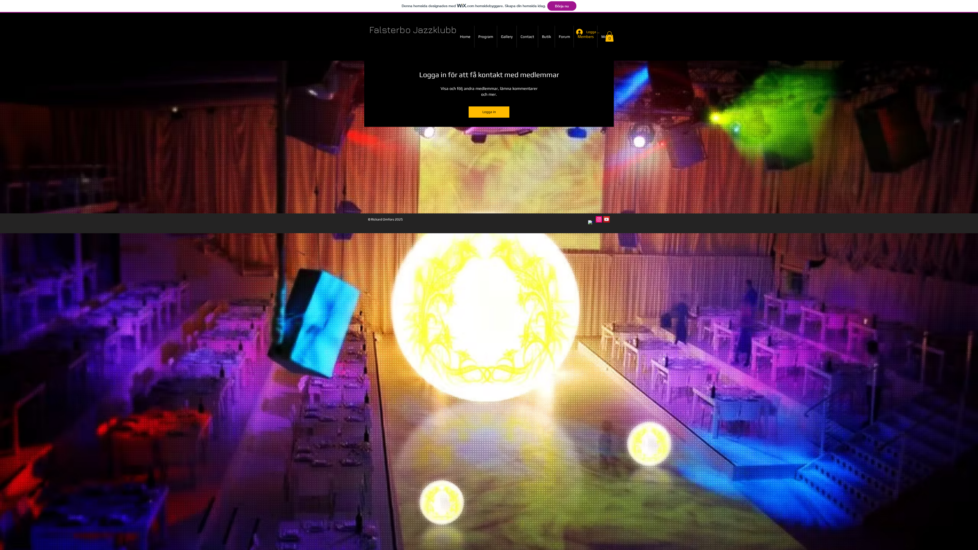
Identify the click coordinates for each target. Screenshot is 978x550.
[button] (609, 36)
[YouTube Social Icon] (606, 219)
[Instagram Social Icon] (599, 219)
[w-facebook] (591, 223)
